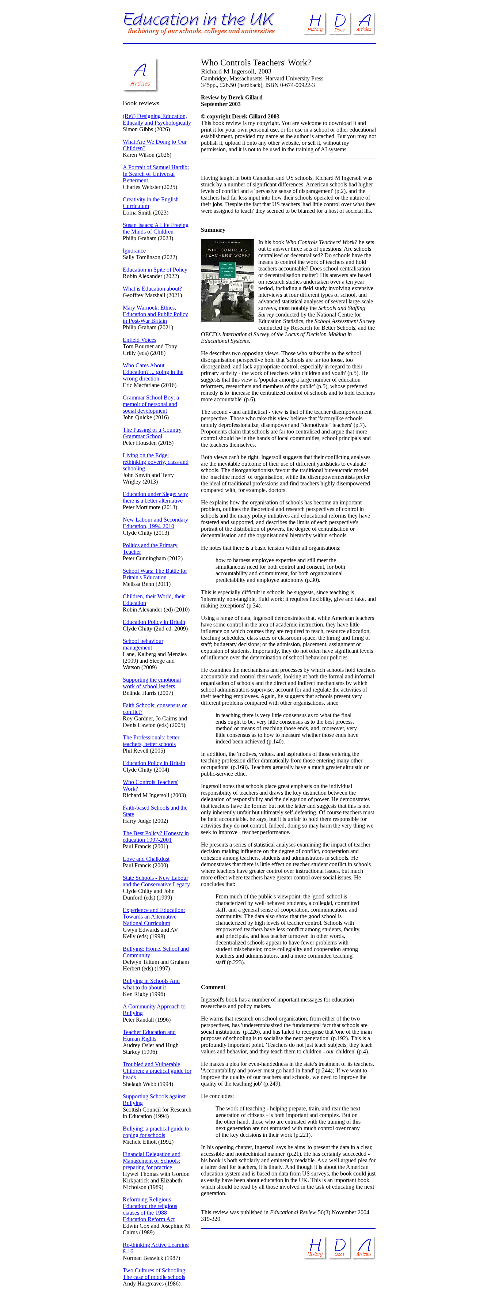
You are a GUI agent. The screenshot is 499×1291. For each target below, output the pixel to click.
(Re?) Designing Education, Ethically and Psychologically (157, 119)
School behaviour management (143, 644)
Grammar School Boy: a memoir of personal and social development (151, 404)
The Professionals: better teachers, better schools (151, 740)
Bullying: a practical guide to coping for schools (156, 1131)
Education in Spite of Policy (155, 269)
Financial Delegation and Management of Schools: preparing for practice (151, 1160)
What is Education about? (152, 288)
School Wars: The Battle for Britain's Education (155, 574)
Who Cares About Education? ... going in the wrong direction (153, 372)
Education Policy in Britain (154, 622)
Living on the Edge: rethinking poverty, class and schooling (155, 462)
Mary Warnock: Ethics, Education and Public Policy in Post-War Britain (155, 314)
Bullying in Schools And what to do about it (151, 984)
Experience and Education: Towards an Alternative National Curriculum (154, 916)
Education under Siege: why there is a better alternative (155, 497)
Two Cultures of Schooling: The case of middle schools (155, 1273)
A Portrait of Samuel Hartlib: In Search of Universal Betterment (156, 173)
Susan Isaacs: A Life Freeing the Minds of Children (155, 228)
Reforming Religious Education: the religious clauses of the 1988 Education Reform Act (150, 1209)
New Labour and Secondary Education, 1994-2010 (155, 522)
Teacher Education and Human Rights (149, 1035)
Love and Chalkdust (146, 859)
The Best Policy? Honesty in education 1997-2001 (156, 836)
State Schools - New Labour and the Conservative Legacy (156, 881)
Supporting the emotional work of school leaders (152, 683)
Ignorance (134, 250)
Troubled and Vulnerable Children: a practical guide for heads (157, 1070)
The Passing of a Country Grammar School (152, 433)
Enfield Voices (139, 340)
